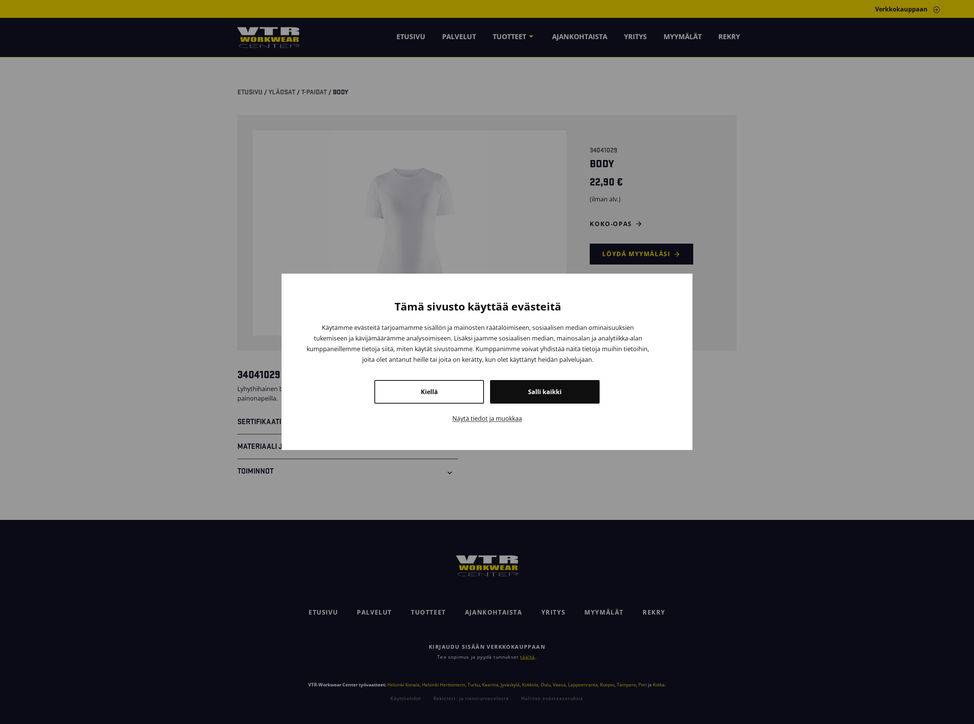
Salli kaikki (545, 392)
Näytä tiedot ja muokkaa (487, 419)
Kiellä (429, 392)
